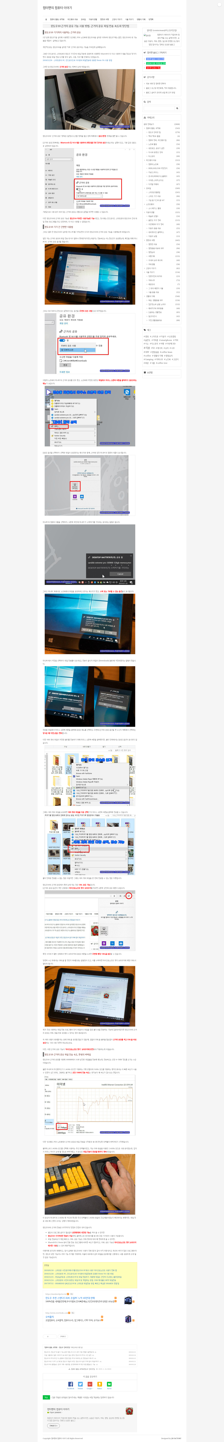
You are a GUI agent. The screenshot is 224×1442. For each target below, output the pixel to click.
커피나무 (151, 280)
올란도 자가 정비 (154, 220)
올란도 (147, 340)
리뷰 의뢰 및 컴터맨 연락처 (156, 83)
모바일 (83, 19)
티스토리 (151, 156)
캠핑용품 (155, 352)
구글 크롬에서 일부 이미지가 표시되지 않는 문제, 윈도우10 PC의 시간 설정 (67, 1355)
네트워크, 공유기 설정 (156, 148)
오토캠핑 (172, 336)
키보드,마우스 (153, 172)
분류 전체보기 (149, 124)
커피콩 (155, 340)
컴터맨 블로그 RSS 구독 (155, 59)
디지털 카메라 (153, 184)
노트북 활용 (152, 144)
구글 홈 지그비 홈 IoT (156, 200)
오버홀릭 (50, 1316)
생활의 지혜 (141, 19)
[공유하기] (50, 1337)
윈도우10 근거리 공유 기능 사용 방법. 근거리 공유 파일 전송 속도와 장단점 (90, 26)
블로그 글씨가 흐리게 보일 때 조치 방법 (160, 92)
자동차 (163, 336)
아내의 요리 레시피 (155, 260)
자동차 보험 (152, 236)
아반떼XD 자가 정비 (156, 224)
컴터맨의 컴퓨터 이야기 (57, 7)
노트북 (168, 359)
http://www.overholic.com (57, 1313)
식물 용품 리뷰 (153, 292)
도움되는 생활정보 (155, 312)
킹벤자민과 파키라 (155, 276)
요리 (167, 348)
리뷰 (148, 348)
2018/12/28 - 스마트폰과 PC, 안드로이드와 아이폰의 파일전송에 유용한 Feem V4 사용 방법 (77, 60)
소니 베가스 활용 (154, 208)
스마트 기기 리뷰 (154, 196)
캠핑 (147, 336)
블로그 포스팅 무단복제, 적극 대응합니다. (161, 88)
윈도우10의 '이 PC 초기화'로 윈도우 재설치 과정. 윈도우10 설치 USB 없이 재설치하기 (71, 1361)
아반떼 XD (171, 343)
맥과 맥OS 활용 (154, 136)
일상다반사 (152, 316)
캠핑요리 (151, 252)
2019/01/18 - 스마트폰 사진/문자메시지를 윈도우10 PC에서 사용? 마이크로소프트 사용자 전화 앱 (80, 1270)
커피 (176, 340)
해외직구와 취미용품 (155, 308)
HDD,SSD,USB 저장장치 (157, 168)
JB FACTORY (176, 1438)
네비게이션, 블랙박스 (156, 232)
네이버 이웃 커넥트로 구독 (156, 63)
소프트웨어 (149, 204)
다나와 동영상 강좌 (155, 152)
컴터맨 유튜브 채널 (153, 68)
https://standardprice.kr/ (56, 1294)
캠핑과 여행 (104, 19)
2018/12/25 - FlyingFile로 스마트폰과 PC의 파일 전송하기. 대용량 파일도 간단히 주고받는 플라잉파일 (82, 1277)
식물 (153, 363)
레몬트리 (151, 284)
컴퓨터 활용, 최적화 (57, 19)
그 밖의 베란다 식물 (155, 288)
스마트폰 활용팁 (154, 192)
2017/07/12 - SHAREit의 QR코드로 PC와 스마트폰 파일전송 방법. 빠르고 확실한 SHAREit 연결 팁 (81, 1283)
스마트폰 (154, 336)
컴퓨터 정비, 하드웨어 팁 (157, 140)
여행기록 (151, 256)
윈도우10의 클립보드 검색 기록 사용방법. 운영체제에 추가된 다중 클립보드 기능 (69, 1364)
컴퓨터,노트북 (153, 164)
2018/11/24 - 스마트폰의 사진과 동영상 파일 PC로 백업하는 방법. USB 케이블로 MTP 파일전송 (80, 1280)
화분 (147, 363)
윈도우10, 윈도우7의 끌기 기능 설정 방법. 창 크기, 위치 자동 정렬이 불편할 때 (69, 1352)
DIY (147, 351)
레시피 (159, 348)
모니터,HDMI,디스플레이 (157, 176)
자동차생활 (93, 19)
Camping (149, 359)
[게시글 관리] (54, 1337)
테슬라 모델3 (153, 216)
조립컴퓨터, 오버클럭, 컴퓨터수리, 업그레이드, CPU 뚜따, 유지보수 (73, 1320)
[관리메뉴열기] (219, 4)
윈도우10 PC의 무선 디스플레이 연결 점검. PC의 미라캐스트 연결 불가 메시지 (68, 1358)
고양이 (175, 359)
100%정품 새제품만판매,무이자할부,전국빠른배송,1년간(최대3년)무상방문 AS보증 (80, 1301)
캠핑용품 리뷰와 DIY (156, 248)
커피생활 (151, 264)
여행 (162, 343)
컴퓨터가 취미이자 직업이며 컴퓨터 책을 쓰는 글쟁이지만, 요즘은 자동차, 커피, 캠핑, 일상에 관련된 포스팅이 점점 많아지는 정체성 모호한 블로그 (85, 1419)
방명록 (151, 19)
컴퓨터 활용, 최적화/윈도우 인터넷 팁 (83, 1369)
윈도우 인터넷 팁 (64, 1347)
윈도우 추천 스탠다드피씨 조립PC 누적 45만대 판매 (70, 1297)
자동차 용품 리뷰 (154, 228)
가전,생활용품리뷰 (155, 320)
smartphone (166, 340)
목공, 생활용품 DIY (155, 300)
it (154, 347)
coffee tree (162, 363)
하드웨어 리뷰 (73, 19)
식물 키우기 (129, 19)
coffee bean (166, 352)
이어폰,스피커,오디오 (155, 180)
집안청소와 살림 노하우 (157, 304)
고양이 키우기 (117, 19)
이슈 (147, 343)
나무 (173, 348)
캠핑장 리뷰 (152, 244)
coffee (148, 355)
